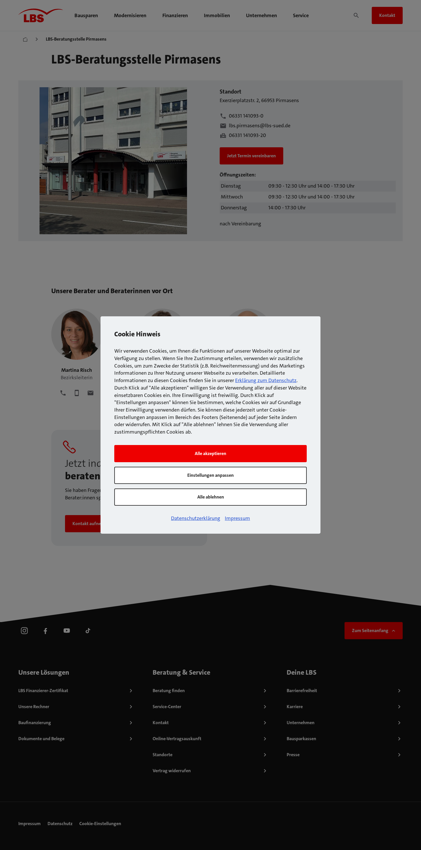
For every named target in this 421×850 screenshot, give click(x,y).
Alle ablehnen (210, 497)
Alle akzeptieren (210, 453)
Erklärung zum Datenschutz (265, 380)
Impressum (237, 518)
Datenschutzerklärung (195, 518)
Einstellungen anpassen (210, 475)
